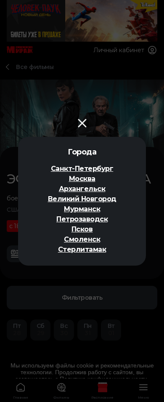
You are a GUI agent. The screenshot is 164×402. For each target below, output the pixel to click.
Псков (82, 229)
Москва (82, 179)
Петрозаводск (82, 219)
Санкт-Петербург (82, 169)
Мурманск (82, 209)
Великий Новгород (82, 199)
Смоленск (82, 239)
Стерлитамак (82, 249)
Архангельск (82, 189)
